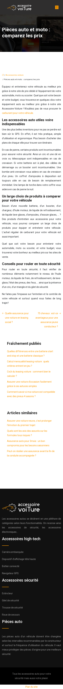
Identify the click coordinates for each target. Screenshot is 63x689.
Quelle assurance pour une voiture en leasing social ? (17, 317)
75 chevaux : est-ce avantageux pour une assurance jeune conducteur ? (46, 320)
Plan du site (31, 686)
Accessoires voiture (15, 75)
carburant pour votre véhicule (17, 113)
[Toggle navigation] (56, 7)
